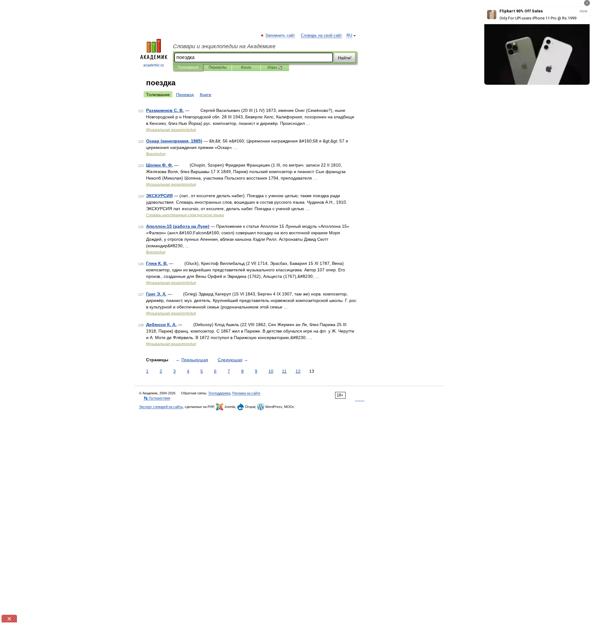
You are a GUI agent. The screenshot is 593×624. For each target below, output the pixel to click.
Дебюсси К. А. (161, 324)
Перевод (185, 94)
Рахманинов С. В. (165, 110)
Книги (246, 67)
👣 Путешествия (157, 398)
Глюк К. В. (157, 263)
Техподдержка (219, 393)
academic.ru (153, 65)
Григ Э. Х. (156, 293)
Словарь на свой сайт (321, 35)
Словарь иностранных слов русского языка (185, 215)
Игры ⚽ (275, 67)
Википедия (155, 154)
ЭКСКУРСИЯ (159, 195)
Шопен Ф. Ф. (159, 165)
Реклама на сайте (246, 393)
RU (349, 35)
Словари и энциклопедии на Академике (224, 46)
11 (284, 371)
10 (270, 371)
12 (298, 371)
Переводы (217, 67)
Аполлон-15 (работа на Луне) (177, 226)
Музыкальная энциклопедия (171, 130)
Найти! (344, 57)
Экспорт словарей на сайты (161, 407)
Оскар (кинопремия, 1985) (174, 140)
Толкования (188, 67)
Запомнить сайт (280, 35)
